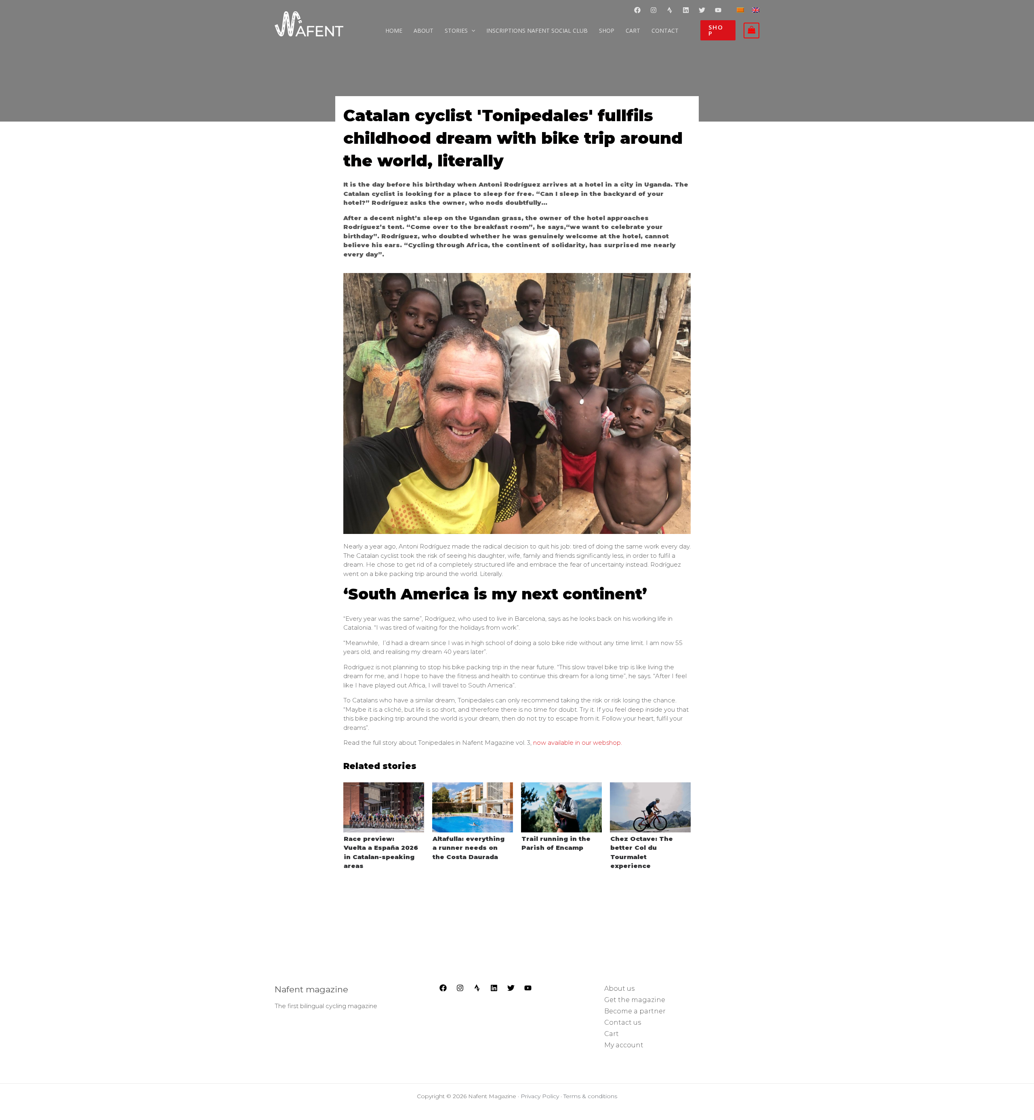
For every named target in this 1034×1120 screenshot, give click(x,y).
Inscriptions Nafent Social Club (537, 30)
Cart (633, 30)
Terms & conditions (590, 1096)
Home (393, 30)
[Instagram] (653, 10)
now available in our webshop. (577, 742)
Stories (456, 30)
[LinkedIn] (494, 988)
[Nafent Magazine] (309, 23)
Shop (606, 30)
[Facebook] (637, 10)
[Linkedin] (686, 10)
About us (619, 988)
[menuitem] (740, 9)
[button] (717, 30)
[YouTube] (718, 10)
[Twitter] (702, 10)
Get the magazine (634, 1000)
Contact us (622, 1022)
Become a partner (635, 1011)
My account (623, 1045)
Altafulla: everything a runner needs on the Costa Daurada (468, 848)
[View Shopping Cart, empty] (752, 30)
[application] (471, 30)
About (423, 30)
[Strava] (669, 10)
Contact (665, 30)
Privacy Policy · (542, 1096)
